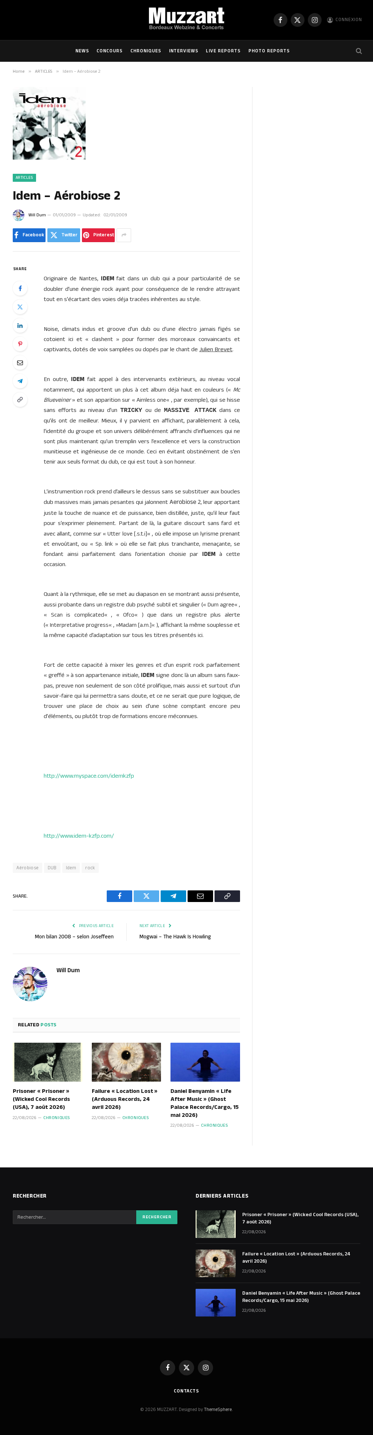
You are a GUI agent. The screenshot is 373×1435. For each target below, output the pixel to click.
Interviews (184, 51)
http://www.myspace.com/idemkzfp (89, 775)
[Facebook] (20, 288)
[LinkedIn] (20, 325)
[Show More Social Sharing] (124, 235)
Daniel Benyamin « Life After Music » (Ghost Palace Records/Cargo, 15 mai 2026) (204, 1103)
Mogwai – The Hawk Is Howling (175, 937)
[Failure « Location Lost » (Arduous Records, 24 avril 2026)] (126, 1062)
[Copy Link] (20, 399)
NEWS (82, 51)
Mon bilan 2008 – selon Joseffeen (74, 937)
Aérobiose (27, 868)
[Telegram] (20, 381)
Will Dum (37, 215)
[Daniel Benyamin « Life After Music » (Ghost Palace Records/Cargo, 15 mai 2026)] (205, 1062)
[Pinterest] (20, 344)
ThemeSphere (218, 1409)
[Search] (358, 51)
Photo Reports (269, 51)
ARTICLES (24, 178)
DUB (52, 868)
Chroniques (145, 51)
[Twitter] (20, 307)
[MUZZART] (186, 20)
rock (90, 868)
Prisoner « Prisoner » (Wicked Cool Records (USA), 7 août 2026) (41, 1099)
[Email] (20, 362)
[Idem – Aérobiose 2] (49, 158)
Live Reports (223, 51)
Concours (110, 51)
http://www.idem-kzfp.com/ (79, 835)
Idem (71, 868)
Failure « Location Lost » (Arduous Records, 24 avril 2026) (124, 1099)
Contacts (186, 1391)
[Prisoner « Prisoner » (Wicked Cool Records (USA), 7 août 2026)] (47, 1062)
